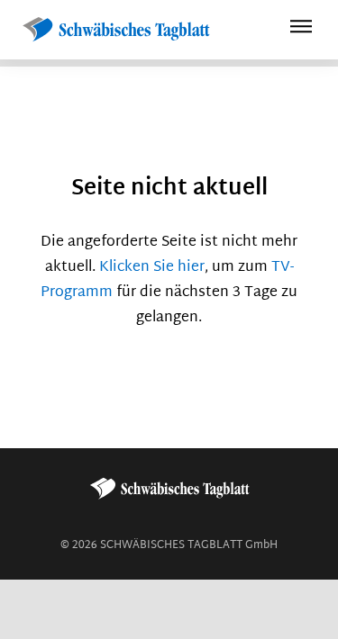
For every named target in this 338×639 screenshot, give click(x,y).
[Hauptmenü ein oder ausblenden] (301, 29)
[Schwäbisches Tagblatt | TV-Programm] (115, 30)
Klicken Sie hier (152, 268)
